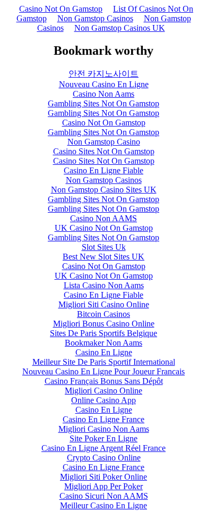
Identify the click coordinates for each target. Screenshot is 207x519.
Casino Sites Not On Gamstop (103, 151)
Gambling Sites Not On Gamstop (103, 103)
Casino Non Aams (103, 93)
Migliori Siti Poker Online (103, 476)
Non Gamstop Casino (103, 141)
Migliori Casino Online (103, 390)
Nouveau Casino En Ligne (104, 84)
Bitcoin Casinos (103, 314)
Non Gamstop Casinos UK (119, 27)
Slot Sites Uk (104, 247)
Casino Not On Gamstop (60, 8)
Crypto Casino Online (104, 457)
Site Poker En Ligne (103, 438)
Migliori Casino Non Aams (103, 428)
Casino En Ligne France (103, 419)
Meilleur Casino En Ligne (103, 505)
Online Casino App (103, 400)
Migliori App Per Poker (103, 486)
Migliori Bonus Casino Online (103, 323)
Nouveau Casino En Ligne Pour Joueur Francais (103, 371)
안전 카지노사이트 (103, 73)
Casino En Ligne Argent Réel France (103, 448)
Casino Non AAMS (103, 218)
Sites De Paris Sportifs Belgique (103, 333)
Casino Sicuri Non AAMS (103, 495)
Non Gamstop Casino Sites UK (104, 189)
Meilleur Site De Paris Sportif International (103, 361)
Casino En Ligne (103, 352)
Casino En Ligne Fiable (103, 170)
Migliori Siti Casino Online (103, 304)
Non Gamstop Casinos (95, 18)
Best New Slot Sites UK (103, 256)
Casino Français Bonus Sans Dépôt (104, 381)
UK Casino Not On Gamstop (104, 227)
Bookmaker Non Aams (103, 342)
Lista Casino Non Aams (104, 285)
